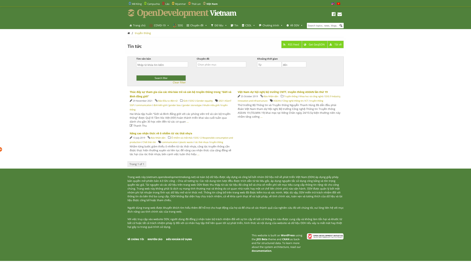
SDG (180, 25)
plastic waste (186, 142)
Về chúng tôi (136, 239)
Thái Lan (196, 4)
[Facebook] (334, 14)
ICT (306, 100)
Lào (167, 4)
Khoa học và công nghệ (311, 96)
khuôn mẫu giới (211, 105)
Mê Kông (137, 4)
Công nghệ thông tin (293, 100)
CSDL (248, 25)
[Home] (129, 33)
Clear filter (179, 82)
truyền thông (143, 33)
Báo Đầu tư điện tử (168, 100)
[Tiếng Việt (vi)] (338, 4)
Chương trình (271, 25)
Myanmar (180, 4)
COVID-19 (160, 25)
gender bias (175, 105)
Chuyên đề (196, 25)
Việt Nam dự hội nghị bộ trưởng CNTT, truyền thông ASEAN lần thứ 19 (283, 92)
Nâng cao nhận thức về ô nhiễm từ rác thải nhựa (161, 133)
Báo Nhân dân (271, 96)
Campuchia (153, 4)
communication (144, 105)
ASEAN (277, 100)
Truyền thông (291, 96)
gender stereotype (192, 105)
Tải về (338, 44)
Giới (185, 100)
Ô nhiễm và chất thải (181, 137)
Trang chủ (139, 25)
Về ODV (294, 25)
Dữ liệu (219, 25)
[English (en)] (333, 4)
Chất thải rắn (149, 142)
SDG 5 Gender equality (201, 100)
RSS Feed (293, 44)
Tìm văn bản (143, 58)
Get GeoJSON (316, 44)
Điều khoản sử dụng (179, 239)
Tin (236, 25)
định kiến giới (160, 105)
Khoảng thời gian (267, 58)
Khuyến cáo (155, 239)
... (188, 121)
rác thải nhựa (201, 142)
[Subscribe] (339, 14)
